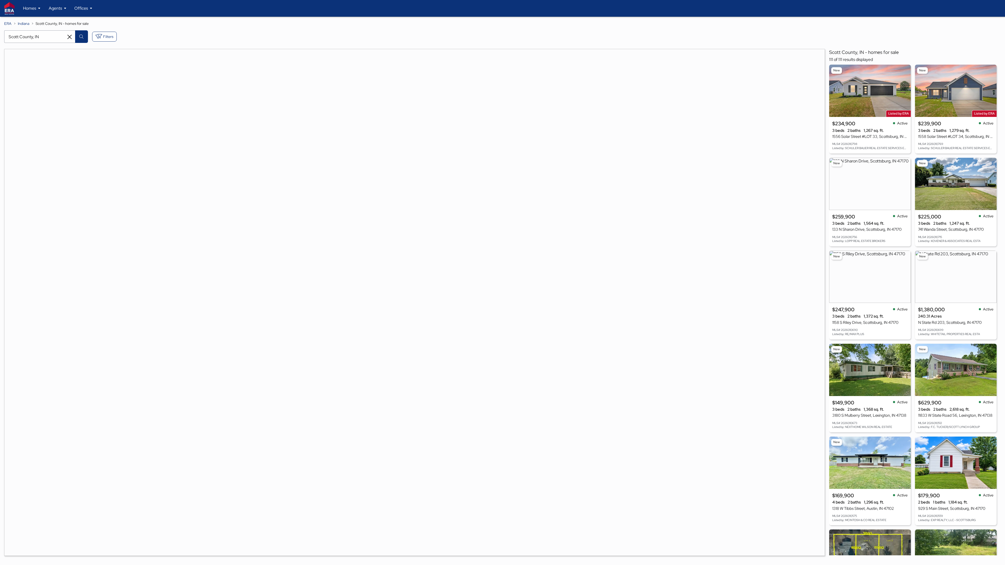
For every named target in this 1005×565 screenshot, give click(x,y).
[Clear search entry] (69, 36)
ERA (8, 23)
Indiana (23, 23)
